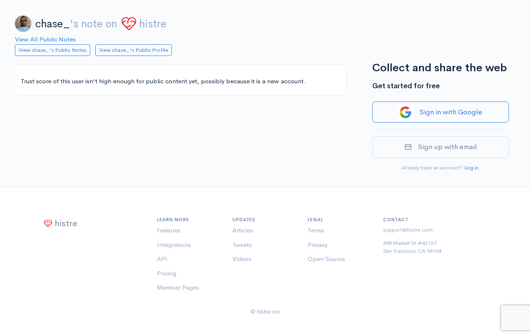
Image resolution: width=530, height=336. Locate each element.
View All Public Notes (45, 39)
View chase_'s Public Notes (53, 49)
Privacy (318, 245)
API (162, 259)
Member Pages (178, 287)
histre (152, 24)
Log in (471, 167)
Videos (241, 259)
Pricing (166, 273)
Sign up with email (447, 147)
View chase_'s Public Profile (133, 49)
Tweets (242, 245)
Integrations (174, 245)
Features (169, 230)
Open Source (326, 259)
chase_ (52, 24)
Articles (242, 230)
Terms (316, 230)
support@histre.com (408, 229)
